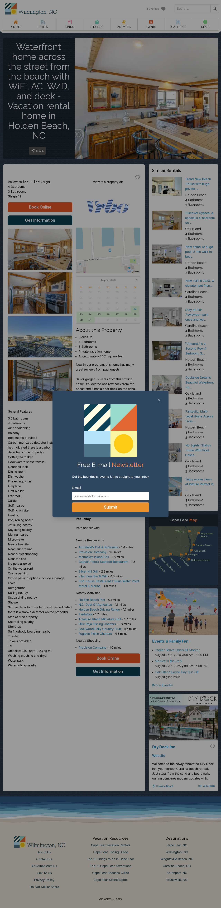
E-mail (76, 488)
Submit (110, 507)
